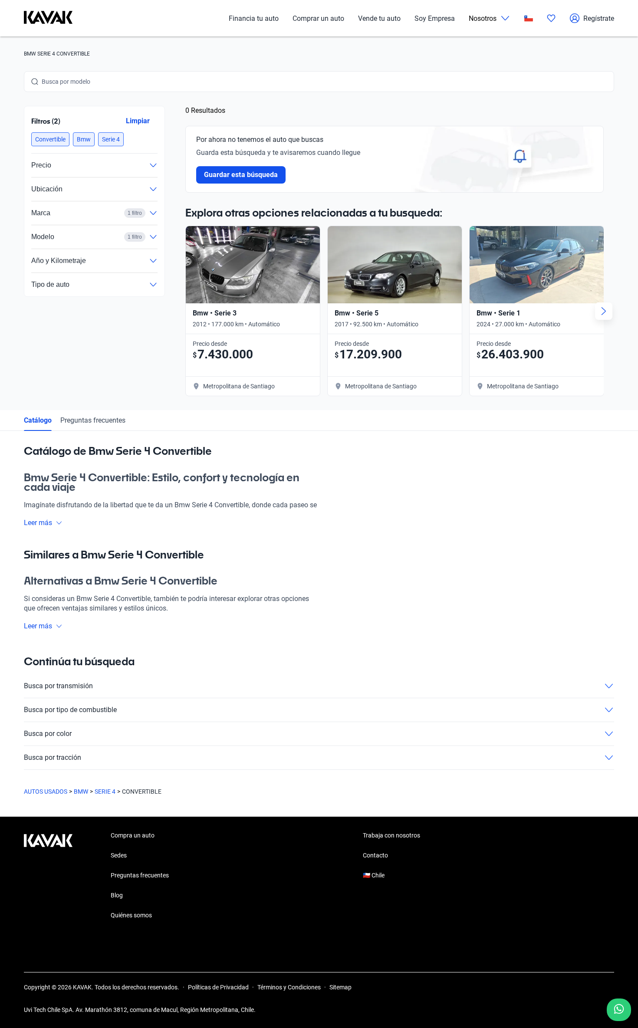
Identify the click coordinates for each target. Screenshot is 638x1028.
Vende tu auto (379, 18)
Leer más (38, 523)
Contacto (375, 855)
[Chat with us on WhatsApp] (619, 1010)
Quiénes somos (131, 915)
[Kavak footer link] (48, 876)
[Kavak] (48, 18)
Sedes (119, 855)
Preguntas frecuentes (92, 420)
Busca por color (48, 733)
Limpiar (138, 121)
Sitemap (340, 987)
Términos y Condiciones (289, 987)
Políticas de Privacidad (218, 987)
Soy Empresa (434, 18)
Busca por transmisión (58, 686)
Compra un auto (133, 835)
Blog (117, 895)
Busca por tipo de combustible (70, 710)
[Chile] (528, 18)
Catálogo (38, 420)
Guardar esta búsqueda (241, 175)
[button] (50, 139)
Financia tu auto (254, 18)
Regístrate (598, 18)
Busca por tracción (52, 757)
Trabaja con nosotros (391, 835)
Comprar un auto (318, 18)
